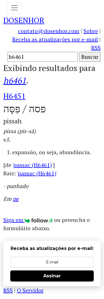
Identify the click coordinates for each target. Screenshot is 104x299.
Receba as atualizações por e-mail (55, 39)
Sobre (90, 31)
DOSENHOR (23, 20)
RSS (96, 47)
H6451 (14, 96)
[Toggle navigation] (14, 7)
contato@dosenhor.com (48, 31)
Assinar (52, 275)
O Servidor (30, 290)
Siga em (14, 220)
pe (16, 198)
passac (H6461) (32, 165)
